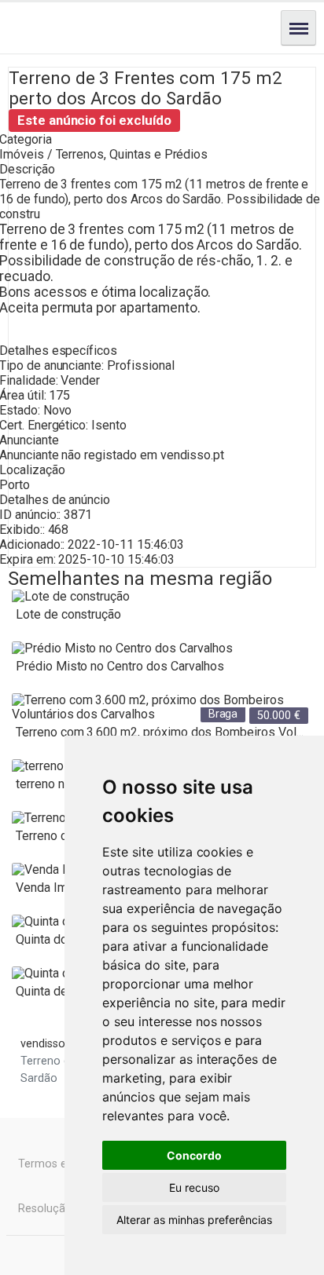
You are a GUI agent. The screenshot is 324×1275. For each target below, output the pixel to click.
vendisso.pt (192, 455)
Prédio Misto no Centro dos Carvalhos (120, 666)
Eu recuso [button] (194, 1187)
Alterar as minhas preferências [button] (194, 1219)
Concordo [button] (194, 1155)
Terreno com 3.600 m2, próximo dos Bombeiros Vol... (160, 732)
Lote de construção (68, 614)
